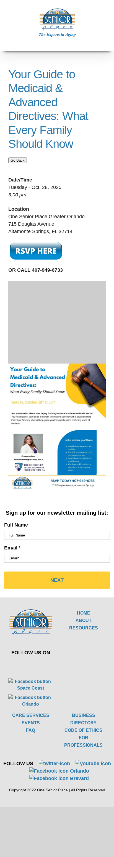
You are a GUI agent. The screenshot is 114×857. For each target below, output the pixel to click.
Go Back (18, 160)
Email (12, 548)
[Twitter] (26, 664)
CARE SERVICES (30, 715)
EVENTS (31, 722)
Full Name (16, 525)
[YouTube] (39, 664)
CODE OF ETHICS (83, 730)
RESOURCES (83, 628)
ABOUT (84, 620)
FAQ (30, 730)
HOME (83, 613)
